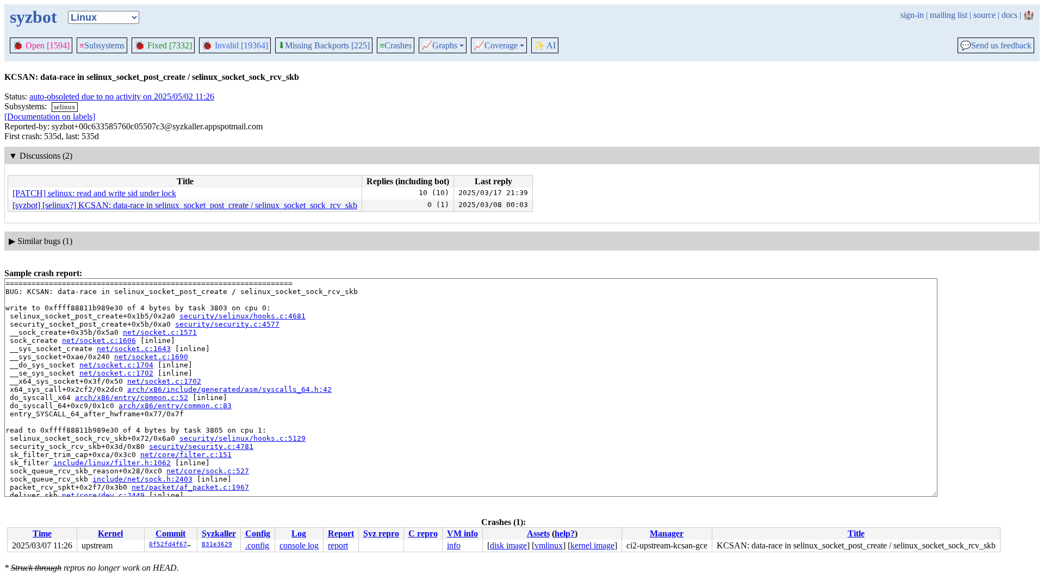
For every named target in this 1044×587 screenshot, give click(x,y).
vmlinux (549, 545)
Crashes (396, 45)
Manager (666, 533)
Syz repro (381, 533)
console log (299, 545)
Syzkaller (219, 533)
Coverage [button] (496, 46)
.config (257, 545)
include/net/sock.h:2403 (142, 479)
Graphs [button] (439, 46)
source (984, 15)
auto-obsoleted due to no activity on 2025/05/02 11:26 (121, 96)
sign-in (912, 15)
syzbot (33, 17)
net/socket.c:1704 (116, 365)
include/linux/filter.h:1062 (112, 463)
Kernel (110, 533)
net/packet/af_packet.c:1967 (190, 487)
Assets (538, 533)
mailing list (948, 15)
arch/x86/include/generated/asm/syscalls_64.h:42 (229, 389)
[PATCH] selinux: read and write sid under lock (94, 193)
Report (341, 533)
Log (298, 533)
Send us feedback (995, 46)
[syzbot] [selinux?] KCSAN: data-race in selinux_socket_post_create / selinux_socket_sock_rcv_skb (185, 205)
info (454, 545)
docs (1009, 15)
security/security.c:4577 (227, 324)
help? (565, 533)
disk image (508, 545)
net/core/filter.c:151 (186, 455)
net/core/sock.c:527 (207, 471)
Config (257, 533)
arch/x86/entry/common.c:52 (131, 398)
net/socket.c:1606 (99, 340)
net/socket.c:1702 (116, 373)
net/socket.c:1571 (160, 332)
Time (42, 533)
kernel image (592, 545)
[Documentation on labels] (49, 116)
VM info (462, 533)
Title (856, 533)
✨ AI (545, 45)
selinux (65, 107)
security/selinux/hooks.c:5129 (242, 438)
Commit (170, 533)
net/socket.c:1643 (134, 349)
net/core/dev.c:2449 (103, 495)
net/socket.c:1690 (151, 357)
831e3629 (217, 544)
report (338, 545)
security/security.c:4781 (201, 446)
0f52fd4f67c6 (172, 544)
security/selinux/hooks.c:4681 (242, 316)
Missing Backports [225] (324, 46)
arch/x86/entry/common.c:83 (175, 406)
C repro (423, 533)
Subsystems (102, 45)
